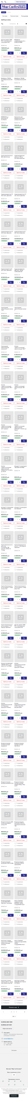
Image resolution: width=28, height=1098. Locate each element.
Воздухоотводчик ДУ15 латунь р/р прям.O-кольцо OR (7, 823)
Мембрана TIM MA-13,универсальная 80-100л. (7, 80)
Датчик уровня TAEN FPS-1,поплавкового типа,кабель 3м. (6, 41)
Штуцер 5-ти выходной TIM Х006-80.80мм (20, 467)
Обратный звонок (20, 1)
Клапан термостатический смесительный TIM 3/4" (19, 386)
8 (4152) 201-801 (6, 1025)
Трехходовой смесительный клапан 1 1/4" (7, 309)
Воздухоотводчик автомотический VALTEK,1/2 (19, 745)
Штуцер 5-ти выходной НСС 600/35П (20, 508)
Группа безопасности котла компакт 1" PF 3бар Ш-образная (6, 626)
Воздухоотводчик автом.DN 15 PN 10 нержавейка (19, 863)
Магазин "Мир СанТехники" (14, 1069)
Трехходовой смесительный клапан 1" (20, 309)
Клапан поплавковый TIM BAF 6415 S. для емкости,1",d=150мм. (6, 665)
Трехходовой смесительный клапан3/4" (5, 347)
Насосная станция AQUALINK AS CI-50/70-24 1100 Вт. (20, 982)
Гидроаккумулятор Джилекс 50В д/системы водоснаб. (19, 157)
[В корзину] (11, 53)
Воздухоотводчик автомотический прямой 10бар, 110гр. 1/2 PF (19, 784)
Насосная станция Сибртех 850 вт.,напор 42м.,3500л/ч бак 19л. (7, 982)
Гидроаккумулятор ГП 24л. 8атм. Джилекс (20, 195)
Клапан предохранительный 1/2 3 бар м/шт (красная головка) (19, 665)
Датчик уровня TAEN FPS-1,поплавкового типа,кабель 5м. (19, 626)
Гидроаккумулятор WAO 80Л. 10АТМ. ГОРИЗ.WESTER (19, 270)
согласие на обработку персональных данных (15, 1089)
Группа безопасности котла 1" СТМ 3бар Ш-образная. (20, 546)
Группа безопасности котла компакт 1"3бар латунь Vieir (7, 587)
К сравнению (6, 59)
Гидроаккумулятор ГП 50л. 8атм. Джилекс (7, 195)
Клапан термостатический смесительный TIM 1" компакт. (6, 386)
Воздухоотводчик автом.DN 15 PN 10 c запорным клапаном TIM (19, 824)
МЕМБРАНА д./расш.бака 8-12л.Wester (4, 118)
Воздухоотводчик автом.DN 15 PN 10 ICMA (7, 862)
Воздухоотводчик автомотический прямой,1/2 (5, 745)
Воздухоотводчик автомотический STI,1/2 (7, 782)
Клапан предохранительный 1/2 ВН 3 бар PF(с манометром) (19, 705)
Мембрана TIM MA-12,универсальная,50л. (20, 79)
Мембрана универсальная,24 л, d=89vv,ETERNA (19, 41)
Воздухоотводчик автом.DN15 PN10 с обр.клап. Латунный (6, 902)
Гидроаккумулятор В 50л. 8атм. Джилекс (6, 269)
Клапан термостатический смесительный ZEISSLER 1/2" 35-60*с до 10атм (7, 469)
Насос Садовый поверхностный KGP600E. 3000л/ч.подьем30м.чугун (19, 902)
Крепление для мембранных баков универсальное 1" (19, 118)
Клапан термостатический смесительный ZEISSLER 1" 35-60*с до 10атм (20, 427)
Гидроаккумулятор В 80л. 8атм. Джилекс (19, 232)
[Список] (26, 24)
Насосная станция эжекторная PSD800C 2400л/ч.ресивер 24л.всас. (7, 942)
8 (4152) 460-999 (6, 1022)
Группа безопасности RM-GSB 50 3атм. (6, 156)
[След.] (25, 1012)
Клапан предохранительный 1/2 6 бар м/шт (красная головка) (6, 705)
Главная (3, 12)
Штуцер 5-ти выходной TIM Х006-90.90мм (7, 508)
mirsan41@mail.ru (8, 1038)
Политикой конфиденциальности (17, 1093)
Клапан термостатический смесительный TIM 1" (20, 347)
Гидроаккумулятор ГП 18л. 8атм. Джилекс (7, 232)
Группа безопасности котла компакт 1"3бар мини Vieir (20, 587)
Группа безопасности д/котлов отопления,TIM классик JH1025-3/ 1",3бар (6, 547)
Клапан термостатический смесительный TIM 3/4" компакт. (6, 427)
